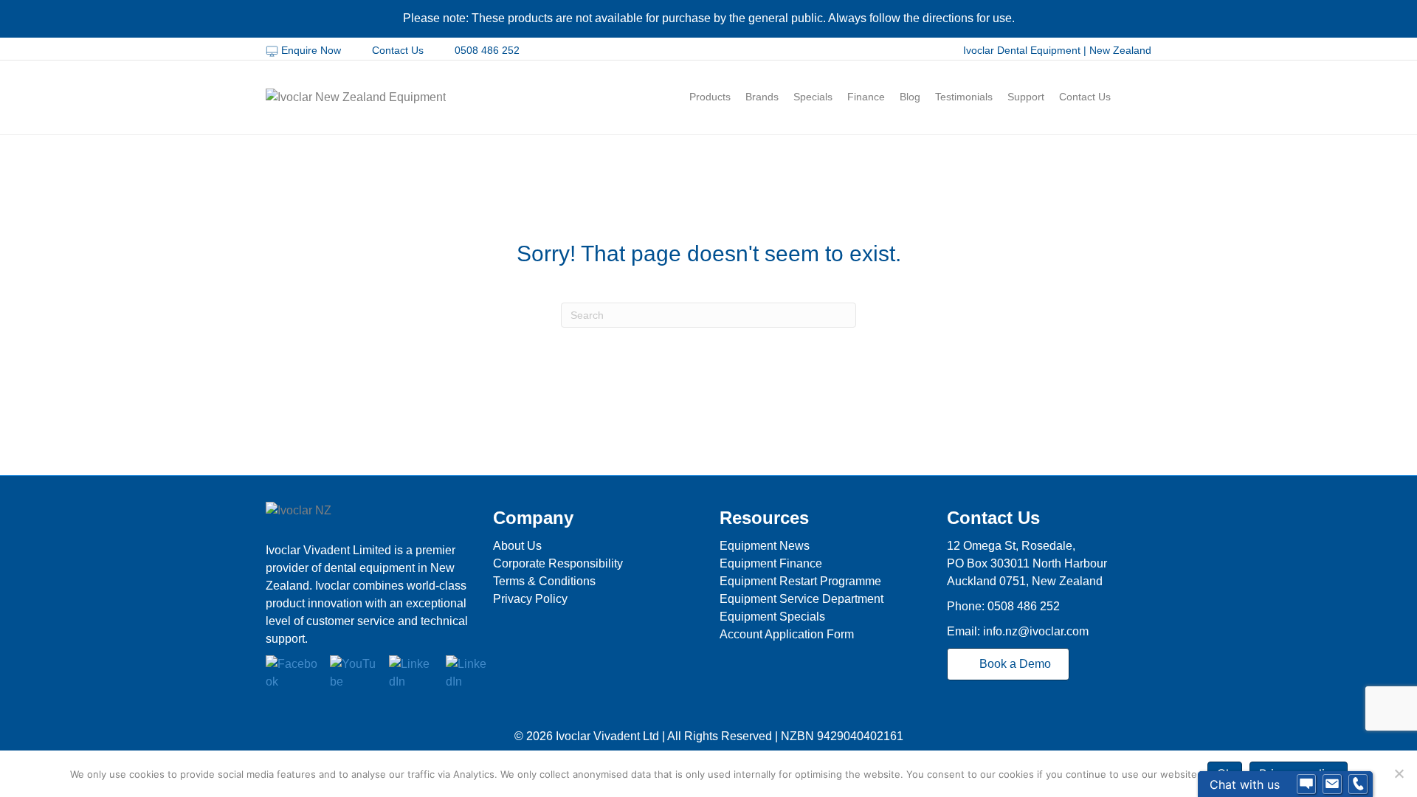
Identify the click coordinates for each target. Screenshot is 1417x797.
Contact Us (398, 50)
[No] (1398, 773)
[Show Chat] (1306, 784)
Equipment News (765, 545)
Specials (812, 97)
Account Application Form (787, 634)
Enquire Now (311, 50)
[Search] (1142, 97)
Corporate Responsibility (558, 563)
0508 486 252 (486, 50)
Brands (762, 97)
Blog (910, 97)
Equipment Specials (772, 616)
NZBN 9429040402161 (842, 736)
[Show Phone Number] (1358, 784)
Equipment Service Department (801, 599)
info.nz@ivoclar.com (1036, 631)
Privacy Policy (530, 599)
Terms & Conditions (544, 581)
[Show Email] (1332, 784)
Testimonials (964, 97)
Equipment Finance (771, 563)
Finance (866, 97)
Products (710, 97)
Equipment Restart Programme (800, 581)
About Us (517, 545)
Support (1025, 97)
